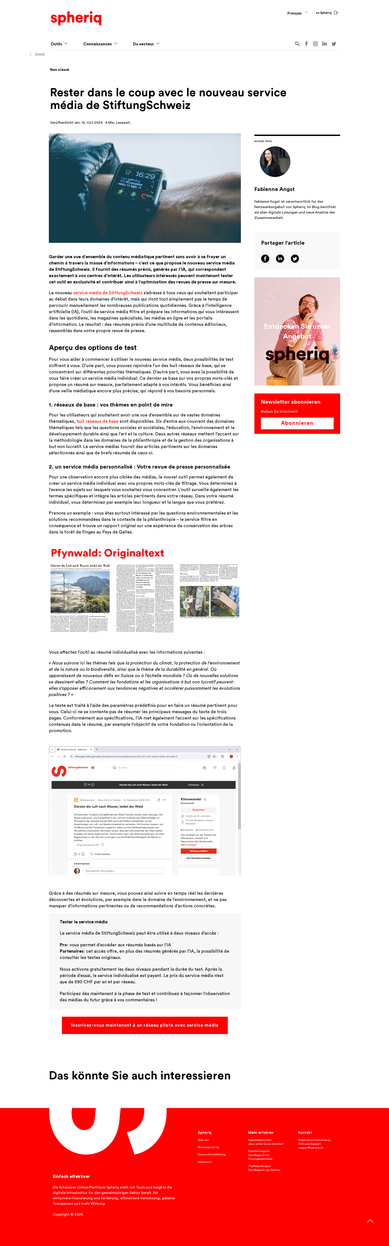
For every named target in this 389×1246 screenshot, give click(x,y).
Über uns (203, 1140)
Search (297, 44)
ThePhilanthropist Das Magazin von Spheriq (264, 1168)
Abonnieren (297, 423)
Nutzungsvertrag (208, 1147)
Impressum (205, 1162)
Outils (56, 44)
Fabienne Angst (274, 189)
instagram (315, 44)
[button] (66, 44)
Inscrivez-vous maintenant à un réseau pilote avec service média (145, 1025)
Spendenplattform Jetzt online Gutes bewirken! (266, 1142)
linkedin (324, 43)
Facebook (306, 44)
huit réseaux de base (97, 421)
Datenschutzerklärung (212, 1154)
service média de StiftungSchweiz (107, 293)
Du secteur (143, 44)
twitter (333, 44)
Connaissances (97, 44)
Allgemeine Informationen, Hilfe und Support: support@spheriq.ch (314, 1144)
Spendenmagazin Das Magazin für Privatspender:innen (260, 1155)
